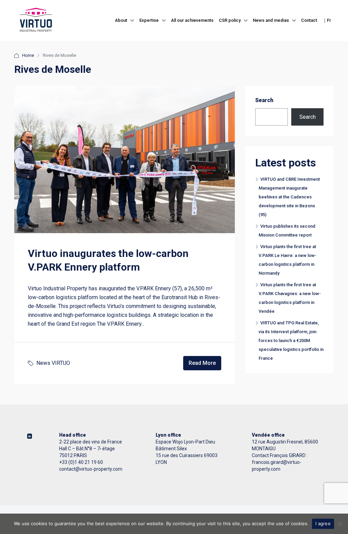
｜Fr (327, 20)
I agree (323, 523)
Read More (202, 363)
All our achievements (192, 20)
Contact (309, 20)
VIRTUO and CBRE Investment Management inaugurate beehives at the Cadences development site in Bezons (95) (289, 197)
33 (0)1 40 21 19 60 (82, 462)
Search (264, 100)
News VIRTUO (53, 363)
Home (28, 55)
